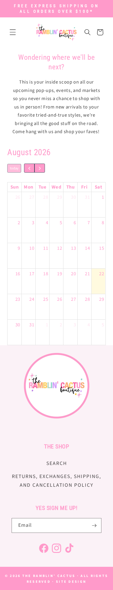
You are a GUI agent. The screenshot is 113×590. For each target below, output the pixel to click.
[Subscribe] (94, 525)
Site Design (71, 581)
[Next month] (39, 168)
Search (56, 463)
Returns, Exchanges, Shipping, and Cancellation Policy (56, 481)
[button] (13, 32)
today (14, 168)
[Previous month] (29, 168)
